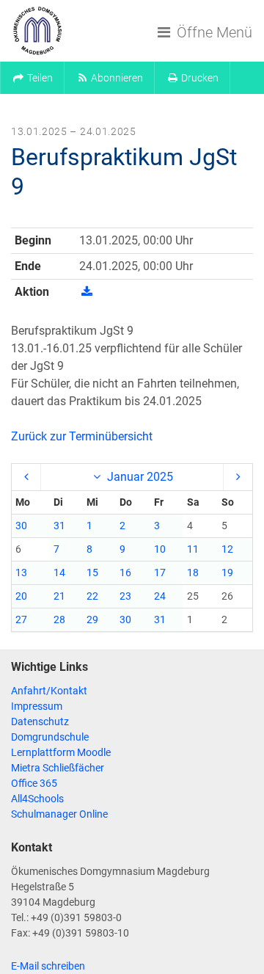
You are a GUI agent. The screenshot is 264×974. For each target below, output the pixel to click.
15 (92, 572)
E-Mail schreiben (48, 966)
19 (227, 572)
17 (160, 572)
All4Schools (37, 798)
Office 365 (34, 783)
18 (193, 572)
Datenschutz (40, 721)
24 (160, 596)
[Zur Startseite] (37, 30)
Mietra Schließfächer (57, 768)
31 (59, 525)
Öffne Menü (212, 32)
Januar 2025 (138, 477)
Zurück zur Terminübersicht (82, 436)
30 (21, 525)
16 (125, 572)
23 (125, 596)
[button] (32, 78)
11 (193, 549)
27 (21, 619)
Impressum (36, 706)
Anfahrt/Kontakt (49, 691)
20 (21, 596)
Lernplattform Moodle (61, 752)
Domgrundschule (50, 737)
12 (227, 549)
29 (92, 619)
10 (160, 549)
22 (92, 596)
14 (59, 572)
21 (59, 596)
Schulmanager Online (59, 814)
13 (21, 572)
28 (59, 619)
